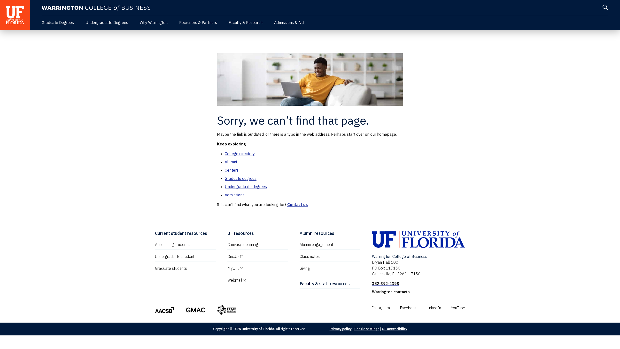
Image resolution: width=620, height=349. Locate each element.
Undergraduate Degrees (106, 22)
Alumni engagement (316, 244)
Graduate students (171, 268)
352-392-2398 (385, 283)
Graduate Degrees (58, 22)
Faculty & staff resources (325, 283)
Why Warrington (154, 22)
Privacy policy (341, 329)
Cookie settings (366, 329)
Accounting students (172, 244)
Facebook (408, 307)
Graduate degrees (240, 178)
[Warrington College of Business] (96, 8)
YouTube (458, 307)
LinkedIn (433, 307)
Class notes (310, 256)
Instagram (381, 307)
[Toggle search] (605, 7)
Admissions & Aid (289, 22)
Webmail (255, 280)
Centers (232, 170)
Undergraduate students (175, 256)
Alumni (231, 161)
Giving (305, 268)
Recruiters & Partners (198, 22)
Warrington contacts (391, 291)
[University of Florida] (15, 15)
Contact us (297, 204)
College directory (240, 153)
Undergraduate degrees (246, 186)
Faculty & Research (246, 22)
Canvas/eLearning (242, 244)
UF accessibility (394, 329)
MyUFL (254, 268)
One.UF (254, 256)
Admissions (234, 194)
